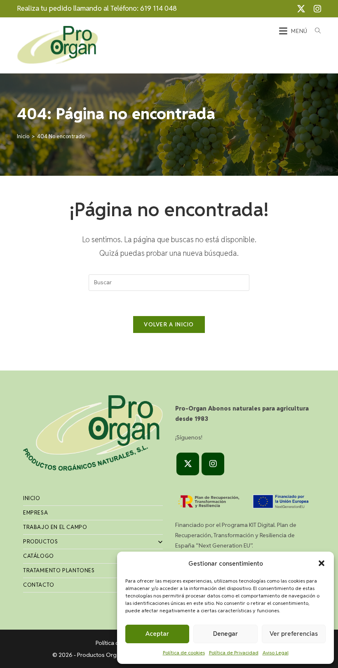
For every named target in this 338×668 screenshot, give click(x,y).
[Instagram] (213, 464)
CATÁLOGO (38, 555)
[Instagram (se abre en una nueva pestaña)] (315, 9)
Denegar (225, 633)
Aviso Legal (276, 652)
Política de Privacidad (233, 652)
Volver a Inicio (169, 324)
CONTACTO (38, 584)
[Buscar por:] (315, 31)
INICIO (31, 498)
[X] (187, 464)
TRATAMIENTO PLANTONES (59, 570)
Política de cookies (184, 652)
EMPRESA (35, 512)
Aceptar (157, 633)
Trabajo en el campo (55, 527)
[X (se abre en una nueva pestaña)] (301, 9)
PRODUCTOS (40, 541)
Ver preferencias (294, 633)
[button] (321, 563)
